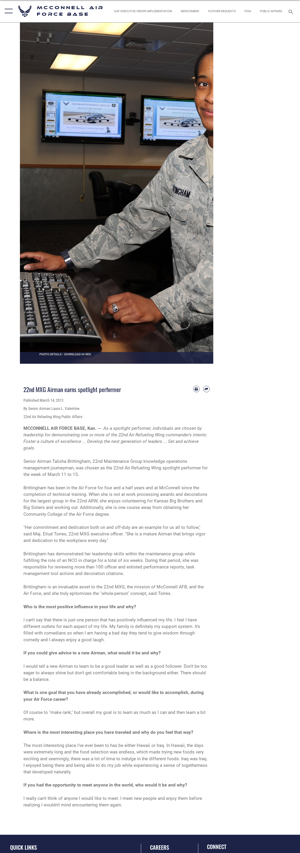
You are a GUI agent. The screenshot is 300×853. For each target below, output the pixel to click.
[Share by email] (206, 389)
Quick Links (23, 847)
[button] (7, 11)
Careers (159, 847)
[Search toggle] (292, 11)
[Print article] (196, 389)
